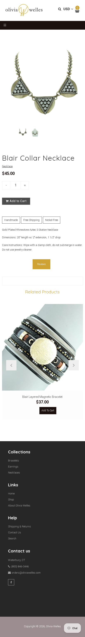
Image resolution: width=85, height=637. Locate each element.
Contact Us (14, 532)
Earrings (13, 466)
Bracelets (13, 460)
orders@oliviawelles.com (26, 572)
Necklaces (14, 472)
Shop (11, 499)
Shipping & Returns (19, 526)
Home (11, 493)
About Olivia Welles (19, 505)
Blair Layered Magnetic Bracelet (42, 396)
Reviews (41, 264)
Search (12, 538)
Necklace (7, 166)
